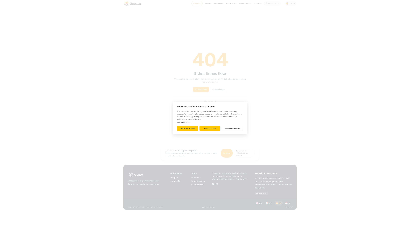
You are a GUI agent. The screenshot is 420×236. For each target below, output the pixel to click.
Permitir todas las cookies (188, 128)
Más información (183, 122)
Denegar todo (210, 128)
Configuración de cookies (232, 128)
